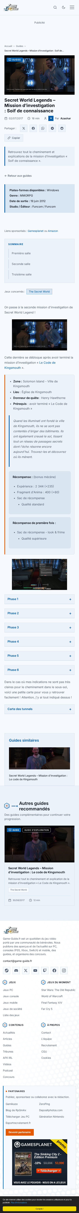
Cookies (46, 1057)
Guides (19, 46)
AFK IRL (7, 1057)
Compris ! (40, 1208)
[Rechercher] (55, 7)
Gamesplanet (36, 230)
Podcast (8, 1070)
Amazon (53, 230)
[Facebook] (33, 128)
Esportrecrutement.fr (18, 1122)
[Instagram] (64, 970)
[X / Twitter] (25, 970)
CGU (44, 1051)
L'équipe (46, 1038)
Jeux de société (12, 1008)
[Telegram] (52, 128)
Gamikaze (12, 1103)
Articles (7, 1038)
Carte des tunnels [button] (20, 709)
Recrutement (49, 1045)
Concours (8, 1076)
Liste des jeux (11, 1015)
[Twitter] (23, 128)
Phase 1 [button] (13, 599)
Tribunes (8, 1051)
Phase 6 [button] (13, 670)
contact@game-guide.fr (17, 960)
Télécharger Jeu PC (17, 1116)
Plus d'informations (19, 1202)
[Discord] (16, 970)
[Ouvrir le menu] (72, 7)
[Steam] (6, 970)
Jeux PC (8, 989)
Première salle (21, 253)
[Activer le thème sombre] (64, 7)
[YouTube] (35, 970)
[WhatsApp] (42, 128)
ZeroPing (44, 1103)
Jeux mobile (10, 1002)
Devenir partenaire (20, 1132)
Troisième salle (22, 274)
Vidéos (7, 1064)
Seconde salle (21, 264)
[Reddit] (62, 128)
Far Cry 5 (46, 1008)
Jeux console (11, 996)
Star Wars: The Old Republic (58, 989)
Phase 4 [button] (13, 641)
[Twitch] (45, 970)
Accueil (8, 46)
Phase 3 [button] (13, 627)
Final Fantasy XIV (51, 1002)
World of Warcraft (52, 996)
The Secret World (39, 291)
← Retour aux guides (18, 175)
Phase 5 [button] (13, 655)
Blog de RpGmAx (16, 1110)
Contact (46, 1032)
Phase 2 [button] (13, 613)
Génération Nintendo (51, 1116)
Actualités (9, 1032)
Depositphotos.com (50, 1110)
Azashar (65, 118)
